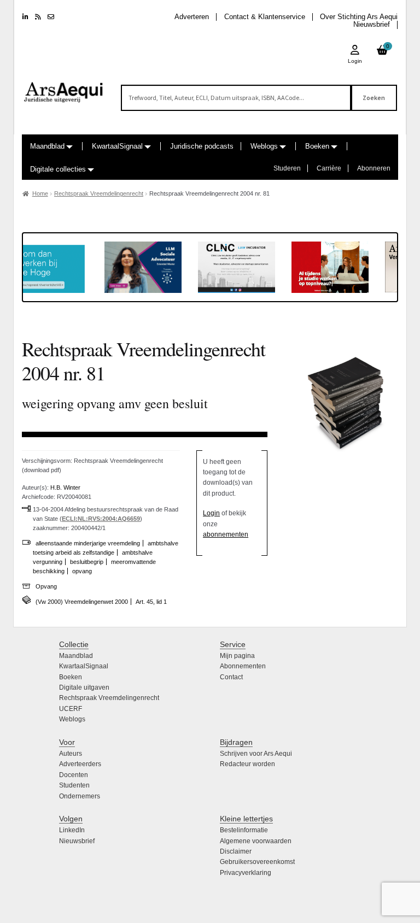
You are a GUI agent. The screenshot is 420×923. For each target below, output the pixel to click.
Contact (231, 677)
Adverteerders (80, 764)
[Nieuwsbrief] (51, 17)
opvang (82, 571)
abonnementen (225, 534)
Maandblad (47, 146)
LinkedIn (72, 830)
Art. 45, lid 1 (151, 601)
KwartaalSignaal (117, 146)
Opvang (46, 586)
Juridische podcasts (202, 146)
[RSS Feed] (38, 17)
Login (211, 513)
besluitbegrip (86, 561)
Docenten (73, 775)
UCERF (70, 709)
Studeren (287, 168)
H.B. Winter (65, 487)
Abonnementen (243, 666)
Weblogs (264, 146)
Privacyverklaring (245, 873)
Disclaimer (236, 851)
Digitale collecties (58, 169)
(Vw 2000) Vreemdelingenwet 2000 (82, 601)
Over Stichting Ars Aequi (359, 17)
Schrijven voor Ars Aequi (256, 753)
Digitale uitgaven (84, 687)
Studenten (74, 785)
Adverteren (191, 17)
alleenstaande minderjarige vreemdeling (88, 543)
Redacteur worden (247, 764)
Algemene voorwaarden (255, 841)
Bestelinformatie (244, 830)
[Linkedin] (25, 17)
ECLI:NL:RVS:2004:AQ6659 (101, 518)
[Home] (63, 87)
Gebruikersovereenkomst (257, 862)
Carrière (329, 168)
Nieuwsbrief (371, 24)
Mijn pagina (237, 656)
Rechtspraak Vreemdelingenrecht (98, 193)
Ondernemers (79, 796)
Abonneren (373, 168)
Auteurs (70, 753)
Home (40, 193)
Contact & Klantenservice (264, 17)
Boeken (317, 146)
